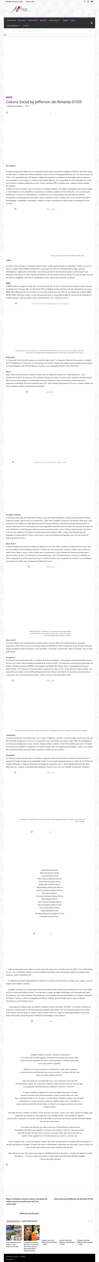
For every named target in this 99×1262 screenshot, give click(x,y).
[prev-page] (89, 1221)
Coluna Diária (32, 20)
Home (7, 31)
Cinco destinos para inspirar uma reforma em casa (13, 1244)
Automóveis (11, 20)
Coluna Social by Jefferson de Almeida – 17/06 (84, 1242)
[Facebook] (84, 1)
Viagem (65, 20)
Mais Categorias (12, 26)
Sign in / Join (30, 1)
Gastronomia (53, 20)
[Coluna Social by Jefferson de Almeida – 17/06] (85, 1232)
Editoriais (43, 20)
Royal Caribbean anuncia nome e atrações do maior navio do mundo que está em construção (26, 1201)
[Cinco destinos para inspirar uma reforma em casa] (14, 1233)
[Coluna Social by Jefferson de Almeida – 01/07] (67, 1232)
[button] (91, 23)
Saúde (73, 20)
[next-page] (91, 1221)
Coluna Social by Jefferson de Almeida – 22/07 (49, 1242)
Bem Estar (21, 20)
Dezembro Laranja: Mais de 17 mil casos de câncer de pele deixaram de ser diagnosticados (31, 1246)
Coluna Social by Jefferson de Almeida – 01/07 (67, 1242)
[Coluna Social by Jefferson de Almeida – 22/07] (49, 1232)
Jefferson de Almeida (15, 106)
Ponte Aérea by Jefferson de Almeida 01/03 (73, 1199)
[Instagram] (88, 1)
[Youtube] (91, 1)
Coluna (14, 31)
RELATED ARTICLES (13, 1221)
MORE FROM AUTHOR (29, 1221)
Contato (26, 26)
